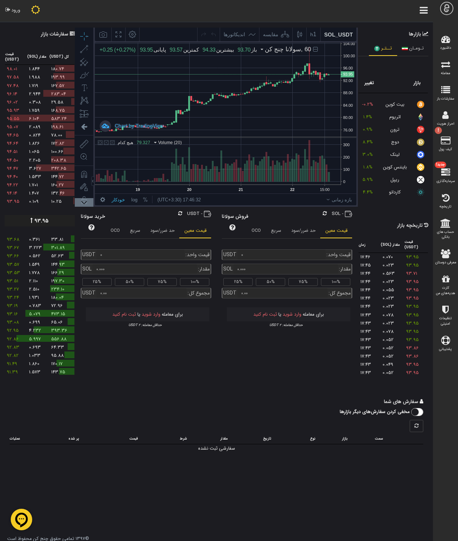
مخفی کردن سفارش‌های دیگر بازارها (375, 412)
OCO (256, 230)
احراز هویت (445, 125)
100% (336, 281)
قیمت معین (336, 230)
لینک (395, 154)
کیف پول (445, 149)
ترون (394, 129)
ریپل (394, 179)
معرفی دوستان (445, 262)
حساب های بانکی (445, 234)
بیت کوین (395, 104)
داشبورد (445, 48)
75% (303, 281)
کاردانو (395, 192)
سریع (276, 230)
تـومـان (416, 48)
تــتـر (386, 48)
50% (270, 281)
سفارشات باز (445, 98)
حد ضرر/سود (303, 230)
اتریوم (395, 117)
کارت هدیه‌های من (445, 290)
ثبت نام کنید (265, 314)
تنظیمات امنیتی (445, 321)
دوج (395, 142)
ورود (15, 10)
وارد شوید (291, 314)
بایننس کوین (395, 167)
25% (238, 281)
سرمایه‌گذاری (445, 173)
